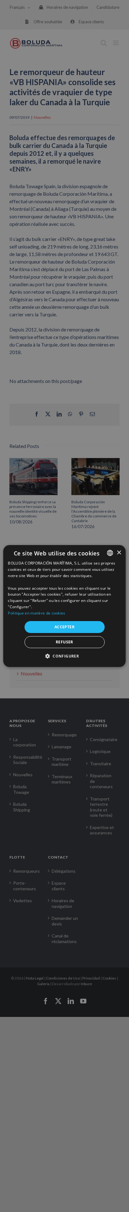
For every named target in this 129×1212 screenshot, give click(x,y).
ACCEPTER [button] (64, 627)
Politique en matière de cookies (36, 613)
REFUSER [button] (64, 642)
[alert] (64, 606)
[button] (64, 656)
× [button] (118, 552)
